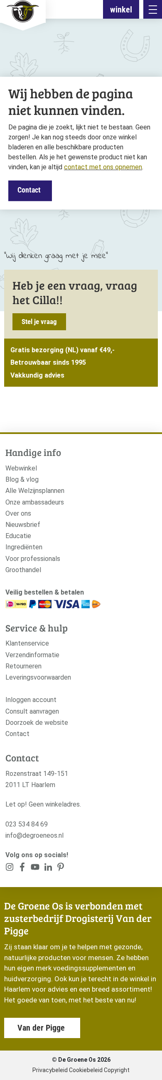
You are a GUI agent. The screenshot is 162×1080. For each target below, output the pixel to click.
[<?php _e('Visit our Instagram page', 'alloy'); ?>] (9, 869)
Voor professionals (32, 559)
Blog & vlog (22, 479)
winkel (121, 10)
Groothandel (23, 570)
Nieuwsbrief (22, 525)
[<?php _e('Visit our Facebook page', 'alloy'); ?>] (22, 869)
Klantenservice (27, 643)
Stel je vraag (39, 321)
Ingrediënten (23, 547)
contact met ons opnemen (103, 167)
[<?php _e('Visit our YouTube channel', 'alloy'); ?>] (35, 869)
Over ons (18, 513)
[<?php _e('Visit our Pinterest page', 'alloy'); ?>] (48, 869)
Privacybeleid (50, 1070)
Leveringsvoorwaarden (38, 677)
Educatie (18, 536)
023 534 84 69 (26, 824)
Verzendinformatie (32, 655)
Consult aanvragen (32, 711)
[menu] (152, 9)
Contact (29, 189)
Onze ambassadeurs (34, 502)
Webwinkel (21, 468)
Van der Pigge (41, 1028)
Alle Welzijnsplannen (34, 491)
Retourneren (23, 666)
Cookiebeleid (86, 1070)
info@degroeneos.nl (34, 835)
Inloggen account (30, 700)
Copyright (117, 1070)
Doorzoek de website (36, 723)
